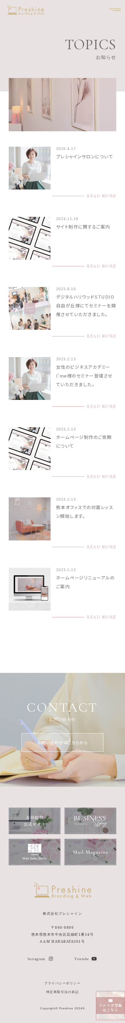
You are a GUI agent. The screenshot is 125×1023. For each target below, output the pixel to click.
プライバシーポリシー (62, 983)
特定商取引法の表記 (62, 992)
